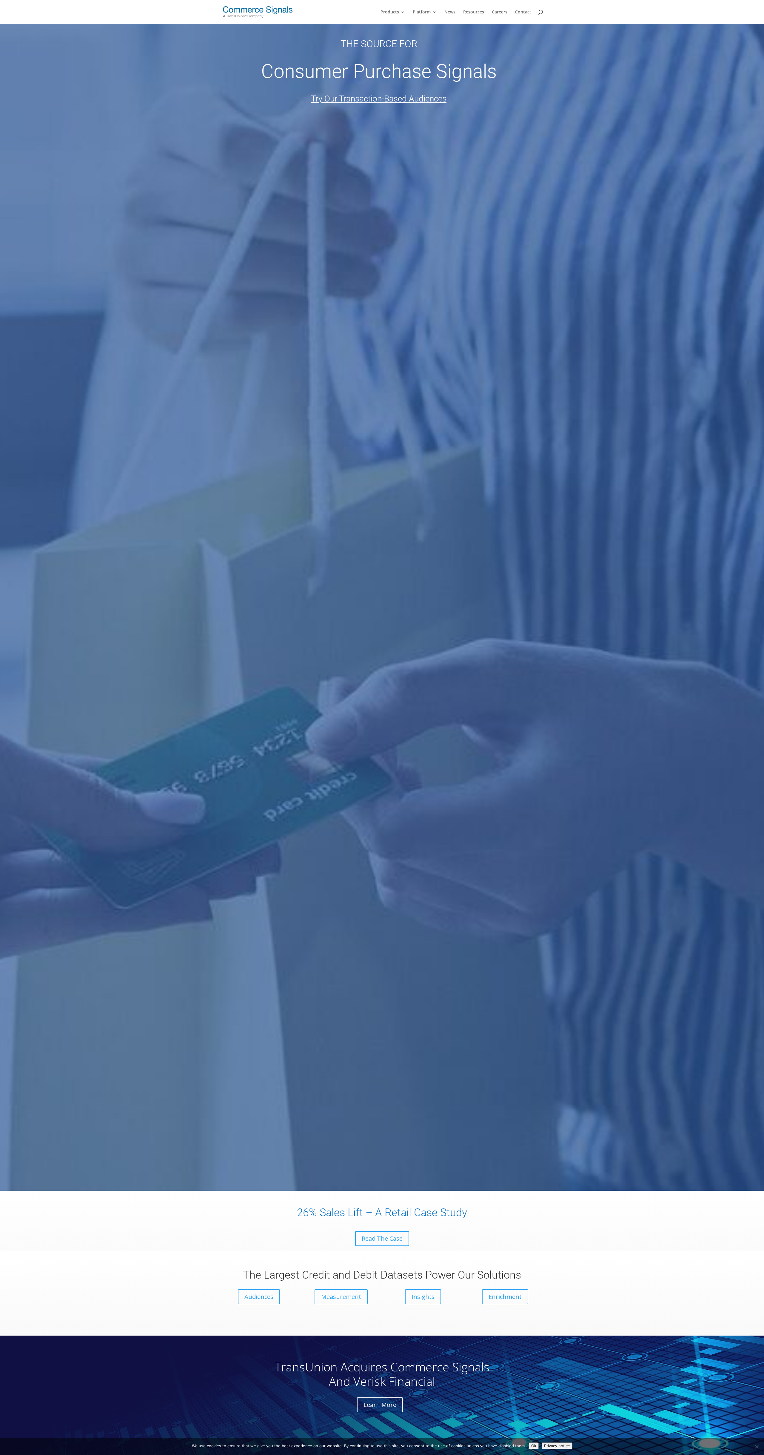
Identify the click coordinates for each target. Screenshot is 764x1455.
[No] (757, 1447)
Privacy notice (557, 1445)
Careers (499, 12)
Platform (422, 12)
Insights (423, 1297)
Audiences (258, 1297)
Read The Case (382, 1238)
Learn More (379, 1405)
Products (390, 12)
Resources (473, 12)
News (449, 12)
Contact (523, 12)
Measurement (341, 1297)
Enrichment (505, 1297)
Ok (533, 1445)
